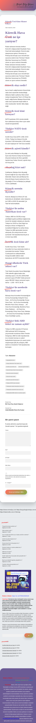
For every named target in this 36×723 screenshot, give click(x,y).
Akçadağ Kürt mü (10, 360)
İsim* (6, 449)
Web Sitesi (7, 465)
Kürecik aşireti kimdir (24, 366)
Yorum (6, 430)
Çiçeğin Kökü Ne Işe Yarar (8, 645)
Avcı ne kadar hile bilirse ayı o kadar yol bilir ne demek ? (15, 534)
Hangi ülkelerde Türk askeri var (13, 363)
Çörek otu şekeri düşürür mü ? (9, 539)
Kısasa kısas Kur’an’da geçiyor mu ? (10, 543)
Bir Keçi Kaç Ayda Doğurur (14, 404)
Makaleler (12, 355)
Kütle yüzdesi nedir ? (7, 530)
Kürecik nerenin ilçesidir (12, 373)
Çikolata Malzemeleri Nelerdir (9, 650)
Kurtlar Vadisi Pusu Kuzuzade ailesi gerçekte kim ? (14, 556)
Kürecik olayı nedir (10, 376)
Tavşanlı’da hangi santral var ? (9, 526)
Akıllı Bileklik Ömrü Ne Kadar (14, 410)
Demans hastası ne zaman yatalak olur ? (12, 547)
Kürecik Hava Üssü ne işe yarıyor (14, 370)
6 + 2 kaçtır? (8, 482)
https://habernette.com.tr (7, 512)
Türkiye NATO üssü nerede (12, 383)
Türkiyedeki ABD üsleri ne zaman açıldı (15, 392)
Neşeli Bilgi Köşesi (25, 4)
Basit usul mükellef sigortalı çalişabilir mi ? (12, 560)
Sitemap (17, 512)
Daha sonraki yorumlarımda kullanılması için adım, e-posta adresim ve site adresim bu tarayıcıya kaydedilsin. (17, 477)
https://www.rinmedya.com (8, 509)
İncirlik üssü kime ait (11, 366)
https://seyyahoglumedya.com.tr (26, 509)
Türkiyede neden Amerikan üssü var (14, 386)
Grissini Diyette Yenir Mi (8, 655)
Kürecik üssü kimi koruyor (12, 379)
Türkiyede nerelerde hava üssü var (14, 389)
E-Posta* (7, 457)
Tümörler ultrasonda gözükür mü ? (10, 564)
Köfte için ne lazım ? (7, 551)
